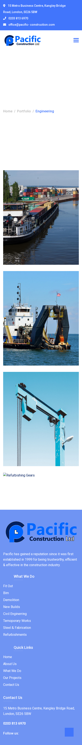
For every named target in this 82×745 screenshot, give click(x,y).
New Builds (11, 607)
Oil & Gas (33, 298)
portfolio (24, 111)
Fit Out (8, 586)
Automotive (17, 198)
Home (7, 111)
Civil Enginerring (15, 614)
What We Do (12, 671)
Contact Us (11, 685)
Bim (6, 593)
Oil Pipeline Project (35, 305)
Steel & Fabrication (17, 628)
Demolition (11, 600)
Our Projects (12, 678)
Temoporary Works (17, 621)
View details (19, 257)
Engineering (36, 198)
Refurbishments (15, 635)
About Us (10, 664)
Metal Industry (29, 204)
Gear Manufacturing (37, 406)
